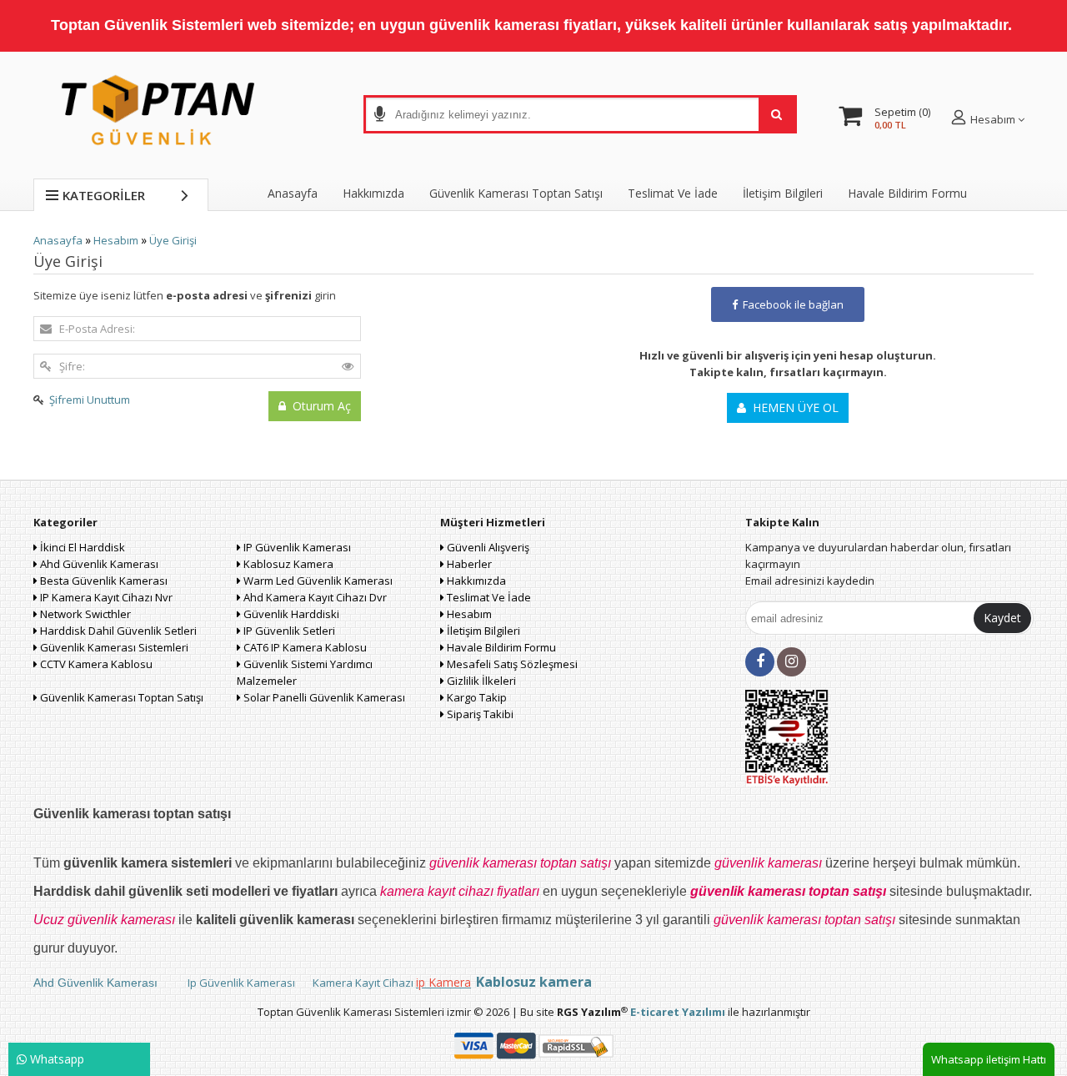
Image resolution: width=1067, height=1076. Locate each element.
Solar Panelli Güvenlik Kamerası (323, 697)
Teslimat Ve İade (673, 193)
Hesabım (115, 240)
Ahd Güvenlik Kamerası (98, 563)
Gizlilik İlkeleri (480, 680)
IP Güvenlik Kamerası (296, 547)
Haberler (468, 563)
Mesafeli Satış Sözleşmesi (511, 663)
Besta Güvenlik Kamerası (103, 580)
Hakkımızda (373, 193)
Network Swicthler (84, 613)
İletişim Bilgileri (783, 193)
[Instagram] (791, 661)
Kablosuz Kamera (287, 563)
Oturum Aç (318, 406)
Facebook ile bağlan (791, 304)
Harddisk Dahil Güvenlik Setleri (117, 630)
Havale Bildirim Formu (907, 193)
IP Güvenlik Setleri (288, 630)
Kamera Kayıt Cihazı (363, 982)
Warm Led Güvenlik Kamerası (317, 580)
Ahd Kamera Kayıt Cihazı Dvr (314, 597)
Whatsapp (55, 1059)
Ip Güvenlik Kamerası (240, 982)
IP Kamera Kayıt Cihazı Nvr (105, 597)
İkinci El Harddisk (81, 547)
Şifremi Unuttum (89, 399)
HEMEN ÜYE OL (792, 407)
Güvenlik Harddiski (290, 613)
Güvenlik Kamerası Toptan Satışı (120, 697)
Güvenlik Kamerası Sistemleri (113, 647)
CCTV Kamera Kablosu (95, 663)
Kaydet (1002, 618)
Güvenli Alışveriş (486, 547)
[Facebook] (759, 661)
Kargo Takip (475, 697)
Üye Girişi (173, 240)
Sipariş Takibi (478, 714)
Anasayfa (293, 193)
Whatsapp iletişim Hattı (988, 1059)
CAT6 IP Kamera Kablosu (304, 647)
